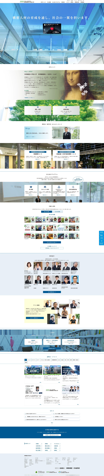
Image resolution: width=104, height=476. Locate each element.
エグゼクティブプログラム (50, 461)
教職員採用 (64, 458)
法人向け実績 (57, 211)
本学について (26, 458)
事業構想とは (26, 459)
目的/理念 (25, 460)
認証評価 (30, 460)
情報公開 (30, 462)
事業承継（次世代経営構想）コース (40, 460)
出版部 (25, 467)
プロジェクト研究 (48, 460)
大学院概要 (25, 462)
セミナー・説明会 (58, 463)
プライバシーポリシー (27, 475)
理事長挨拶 (25, 461)
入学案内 (68, 458)
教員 (55, 460)
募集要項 (68, 459)
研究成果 (30, 459)
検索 (73, 460)
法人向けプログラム (49, 458)
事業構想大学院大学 (27, 455)
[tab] (25, 360)
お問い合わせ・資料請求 (75, 459)
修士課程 (36, 458)
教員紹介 (56, 458)
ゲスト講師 (56, 461)
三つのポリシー (31, 461)
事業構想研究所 (26, 466)
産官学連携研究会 (48, 462)
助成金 (68, 462)
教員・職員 (63, 459)
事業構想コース (37, 459)
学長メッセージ (57, 459)
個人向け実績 (46, 211)
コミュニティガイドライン (35, 475)
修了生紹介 (36, 462)
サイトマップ (41, 475)
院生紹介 (36, 461)
